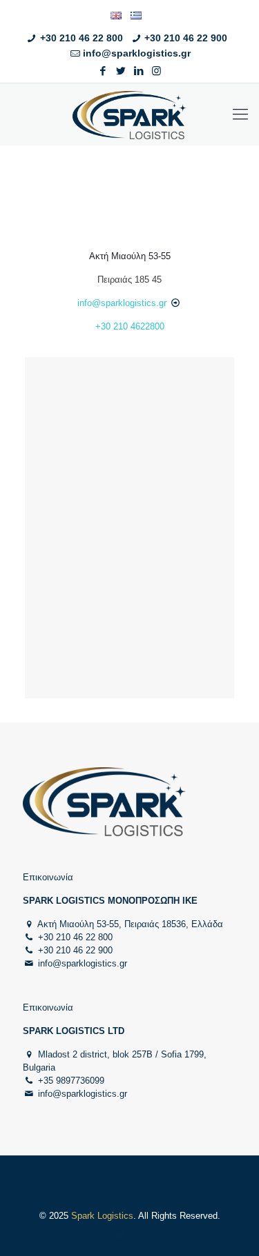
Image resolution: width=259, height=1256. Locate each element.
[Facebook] (102, 71)
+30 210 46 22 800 (81, 37)
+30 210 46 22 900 (185, 37)
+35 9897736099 (71, 1080)
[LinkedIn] (138, 71)
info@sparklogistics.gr (137, 53)
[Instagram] (156, 71)
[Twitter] (120, 71)
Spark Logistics (102, 1216)
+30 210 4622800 (129, 326)
